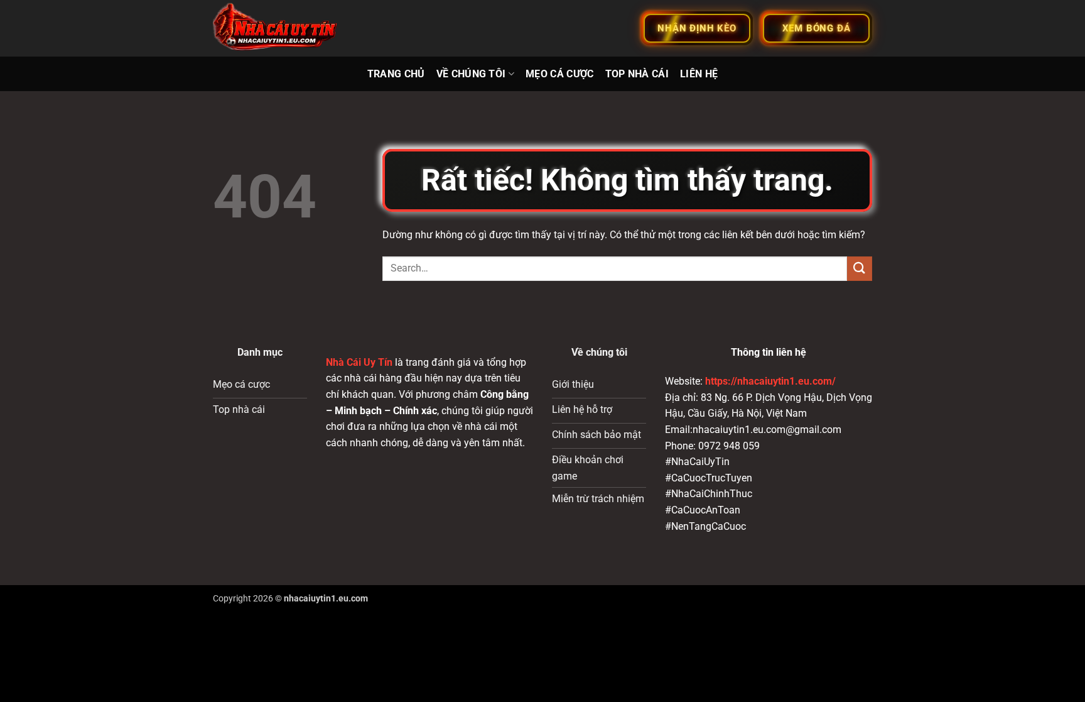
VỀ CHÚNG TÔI (471, 74)
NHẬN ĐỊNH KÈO (696, 28)
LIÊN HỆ (699, 74)
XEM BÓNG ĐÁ (816, 28)
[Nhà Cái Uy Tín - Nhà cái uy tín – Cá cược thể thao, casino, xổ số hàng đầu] (275, 28)
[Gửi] (859, 268)
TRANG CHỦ (396, 74)
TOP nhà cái (637, 74)
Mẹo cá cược (560, 74)
